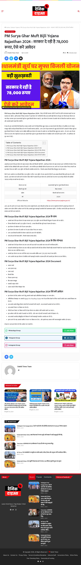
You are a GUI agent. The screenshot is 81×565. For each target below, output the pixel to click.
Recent (32, 477)
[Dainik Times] (40, 11)
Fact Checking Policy (33, 558)
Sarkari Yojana (15, 27)
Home (8, 27)
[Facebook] (11, 510)
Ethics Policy (74, 555)
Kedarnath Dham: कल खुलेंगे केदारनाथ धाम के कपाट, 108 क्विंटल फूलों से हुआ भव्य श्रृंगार (39, 461)
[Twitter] (13, 510)
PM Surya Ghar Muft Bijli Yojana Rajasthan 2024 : (22, 146)
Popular (39, 477)
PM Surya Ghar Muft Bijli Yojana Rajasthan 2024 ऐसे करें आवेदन (26, 155)
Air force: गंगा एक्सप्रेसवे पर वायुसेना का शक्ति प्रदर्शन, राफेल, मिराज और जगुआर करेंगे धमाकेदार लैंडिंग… (42, 452)
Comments (47, 477)
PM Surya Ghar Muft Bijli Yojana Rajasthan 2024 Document (26, 152)
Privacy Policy (23, 555)
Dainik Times (54, 552)
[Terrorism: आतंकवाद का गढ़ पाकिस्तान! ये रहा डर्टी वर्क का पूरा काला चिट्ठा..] (10, 446)
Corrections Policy (63, 555)
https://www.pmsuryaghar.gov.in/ (58, 200)
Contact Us (13, 555)
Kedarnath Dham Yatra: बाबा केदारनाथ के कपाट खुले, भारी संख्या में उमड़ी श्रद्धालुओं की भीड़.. (40, 435)
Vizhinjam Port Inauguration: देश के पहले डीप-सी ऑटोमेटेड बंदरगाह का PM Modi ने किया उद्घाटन (42, 426)
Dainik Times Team (13, 53)
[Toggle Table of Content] (43, 143)
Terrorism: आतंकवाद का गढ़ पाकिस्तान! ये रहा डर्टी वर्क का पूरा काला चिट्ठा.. (35, 443)
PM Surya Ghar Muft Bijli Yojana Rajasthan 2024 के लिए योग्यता (26, 150)
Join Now (70, 331)
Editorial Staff (52, 555)
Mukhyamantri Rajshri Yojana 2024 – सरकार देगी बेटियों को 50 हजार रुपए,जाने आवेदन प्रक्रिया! (40, 405)
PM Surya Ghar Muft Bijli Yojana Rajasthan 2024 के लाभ (24, 148)
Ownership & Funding (47, 558)
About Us (6, 555)
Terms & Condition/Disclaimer (37, 555)
